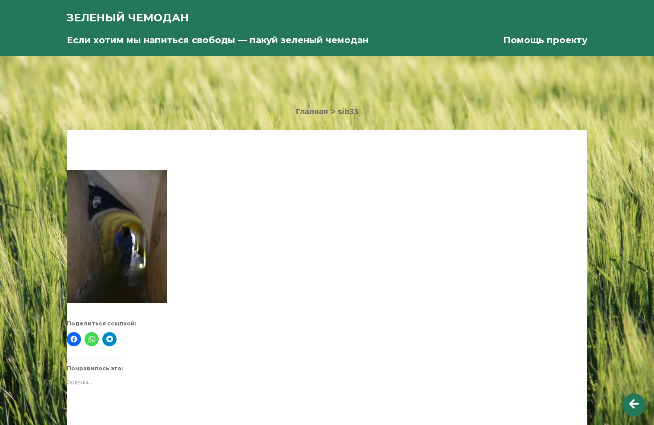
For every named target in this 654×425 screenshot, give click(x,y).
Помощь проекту (545, 40)
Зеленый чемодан (128, 17)
